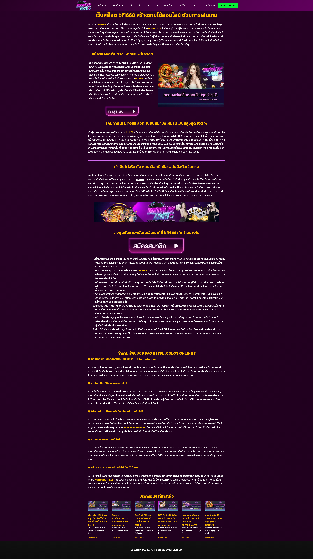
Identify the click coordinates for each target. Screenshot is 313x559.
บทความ (196, 5)
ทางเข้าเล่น (117, 5)
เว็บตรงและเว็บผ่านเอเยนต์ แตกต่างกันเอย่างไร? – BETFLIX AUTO (191, 520)
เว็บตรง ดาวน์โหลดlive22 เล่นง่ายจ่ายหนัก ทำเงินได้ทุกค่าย (121, 520)
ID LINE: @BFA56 (228, 5)
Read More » (92, 538)
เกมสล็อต (168, 5)
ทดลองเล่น (152, 5)
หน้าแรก (102, 5)
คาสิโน (182, 5)
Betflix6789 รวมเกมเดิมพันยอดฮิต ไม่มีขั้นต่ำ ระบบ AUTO (143, 520)
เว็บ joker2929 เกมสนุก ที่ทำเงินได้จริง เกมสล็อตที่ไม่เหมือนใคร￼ (97, 520)
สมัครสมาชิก (135, 5)
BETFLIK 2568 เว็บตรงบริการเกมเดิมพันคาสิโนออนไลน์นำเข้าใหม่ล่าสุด (167, 520)
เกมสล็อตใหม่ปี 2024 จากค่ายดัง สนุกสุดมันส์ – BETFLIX (213, 520)
